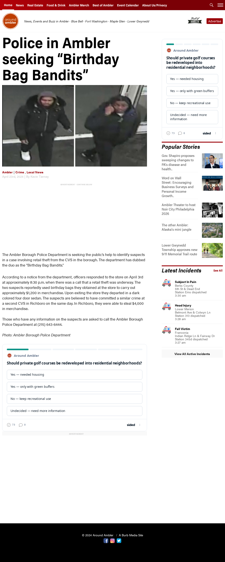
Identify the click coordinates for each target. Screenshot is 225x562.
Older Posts (74, 508)
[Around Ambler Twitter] (119, 540)
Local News (35, 172)
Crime (19, 172)
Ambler (7, 172)
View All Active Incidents (192, 354)
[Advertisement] (75, 217)
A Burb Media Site (131, 535)
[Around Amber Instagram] (112, 540)
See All (218, 270)
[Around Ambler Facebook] (105, 540)
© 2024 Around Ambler (98, 535)
